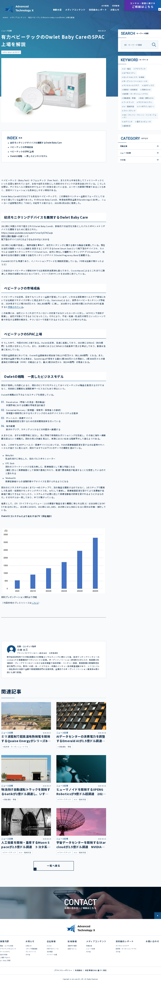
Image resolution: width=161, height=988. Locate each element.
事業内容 (57, 9)
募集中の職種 (72, 946)
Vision (49, 946)
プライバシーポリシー (63, 970)
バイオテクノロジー (146, 106)
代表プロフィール (52, 949)
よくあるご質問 (5, 960)
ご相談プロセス (5, 957)
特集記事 (123, 146)
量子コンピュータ (143, 121)
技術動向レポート (98, 9)
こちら (35, 602)
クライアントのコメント (8, 949)
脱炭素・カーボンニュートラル (135, 94)
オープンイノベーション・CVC (135, 81)
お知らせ (114, 9)
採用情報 (115, 6)
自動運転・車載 (129, 98)
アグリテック (140, 69)
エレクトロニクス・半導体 (133, 77)
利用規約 (78, 970)
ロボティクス (148, 85)
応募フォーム (72, 949)
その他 (123, 159)
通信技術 (126, 126)
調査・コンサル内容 (6, 946)
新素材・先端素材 (130, 89)
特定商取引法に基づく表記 (96, 970)
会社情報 (105, 6)
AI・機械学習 (128, 106)
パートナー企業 (52, 954)
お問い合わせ (152, 941)
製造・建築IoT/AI (147, 98)
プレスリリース (31, 952)
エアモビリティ (129, 73)
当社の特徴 (3, 954)
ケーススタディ (5, 952)
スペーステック (129, 110)
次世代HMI (146, 89)
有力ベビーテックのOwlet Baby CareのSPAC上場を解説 (51, 17)
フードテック (128, 102)
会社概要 (50, 952)
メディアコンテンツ (75, 9)
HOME (5, 17)
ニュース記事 (6, 30)
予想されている (15, 306)
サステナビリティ (145, 102)
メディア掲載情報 (31, 949)
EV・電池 (127, 69)
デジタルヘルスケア (12, 52)
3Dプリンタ (127, 121)
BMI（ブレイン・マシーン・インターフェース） (139, 116)
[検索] (155, 45)
